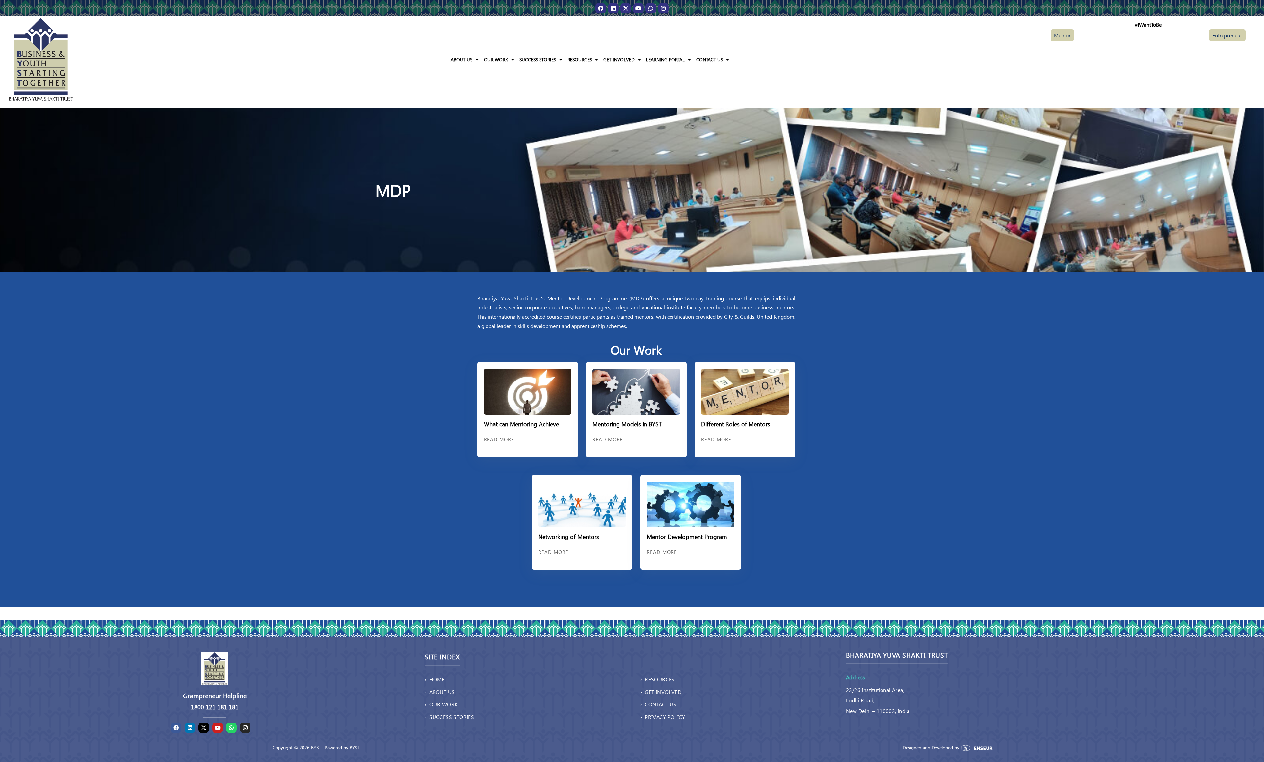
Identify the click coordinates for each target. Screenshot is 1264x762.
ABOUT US (461, 59)
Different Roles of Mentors (735, 424)
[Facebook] (600, 8)
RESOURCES (579, 59)
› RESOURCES (657, 679)
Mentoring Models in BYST (627, 424)
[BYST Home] (41, 58)
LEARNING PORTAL (665, 59)
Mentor (1062, 35)
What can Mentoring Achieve (521, 424)
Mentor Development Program (687, 536)
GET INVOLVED (619, 59)
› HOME (435, 679)
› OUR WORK (441, 704)
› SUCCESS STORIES (449, 716)
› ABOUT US (440, 691)
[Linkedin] (613, 8)
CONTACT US (709, 59)
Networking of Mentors (568, 536)
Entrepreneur (1227, 35)
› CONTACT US (658, 704)
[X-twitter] (625, 8)
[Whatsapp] (650, 8)
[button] (464, 59)
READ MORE (499, 439)
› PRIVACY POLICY (662, 716)
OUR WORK (496, 59)
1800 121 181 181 (215, 707)
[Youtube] (638, 8)
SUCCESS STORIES (537, 59)
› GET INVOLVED (660, 691)
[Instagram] (663, 8)
